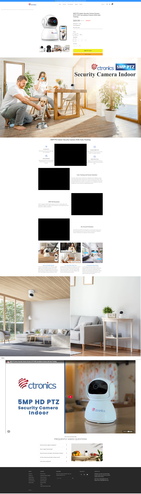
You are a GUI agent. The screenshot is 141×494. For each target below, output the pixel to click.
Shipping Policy (31, 479)
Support (76, 4)
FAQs (41, 484)
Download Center (43, 479)
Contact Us (31, 475)
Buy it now (88, 54)
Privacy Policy (42, 473)
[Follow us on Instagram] (84, 474)
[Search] (107, 4)
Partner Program (43, 480)
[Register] (72, 478)
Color (74, 32)
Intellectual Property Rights (45, 475)
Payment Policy (43, 482)
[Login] (109, 4)
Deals (60, 4)
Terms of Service (32, 480)
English (102, 4)
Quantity (75, 37)
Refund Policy (31, 477)
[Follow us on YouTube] (87, 474)
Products (64, 4)
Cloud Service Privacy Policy (45, 486)
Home (2, 9)
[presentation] (37, 49)
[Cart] (111, 4)
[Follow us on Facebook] (81, 474)
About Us (30, 473)
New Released (70, 4)
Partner (81, 4)
